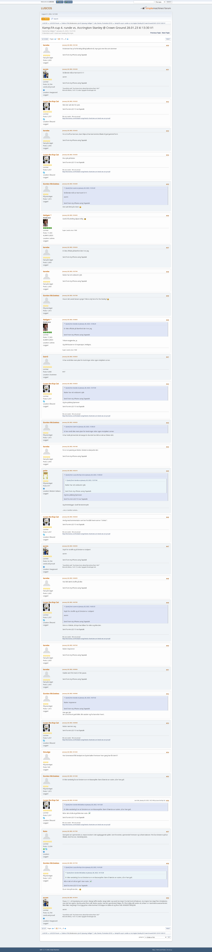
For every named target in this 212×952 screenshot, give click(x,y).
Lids (95, 23)
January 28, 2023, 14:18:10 (69, 897)
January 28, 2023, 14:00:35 (69, 422)
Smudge (46, 752)
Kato (45, 831)
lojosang (84, 23)
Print (168, 39)
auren (45, 69)
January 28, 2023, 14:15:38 (69, 776)
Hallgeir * (90, 23)
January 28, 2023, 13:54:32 (69, 130)
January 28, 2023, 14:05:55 (69, 546)
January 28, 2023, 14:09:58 (69, 723)
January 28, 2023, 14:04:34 (69, 517)
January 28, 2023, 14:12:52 (69, 752)
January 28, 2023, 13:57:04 (69, 271)
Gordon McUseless (51, 184)
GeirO (45, 356)
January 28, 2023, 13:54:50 (69, 184)
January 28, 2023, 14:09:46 (69, 693)
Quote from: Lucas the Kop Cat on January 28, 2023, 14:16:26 (84, 867)
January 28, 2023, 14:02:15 (69, 470)
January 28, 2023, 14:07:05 (69, 602)
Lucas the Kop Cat (51, 101)
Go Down (45, 39)
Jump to (141, 937)
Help (153, 950)
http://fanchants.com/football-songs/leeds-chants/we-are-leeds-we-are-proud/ (86, 118)
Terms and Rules (161, 950)
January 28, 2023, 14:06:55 (69, 578)
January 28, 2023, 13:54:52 (69, 215)
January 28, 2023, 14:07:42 (69, 645)
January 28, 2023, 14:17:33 (69, 863)
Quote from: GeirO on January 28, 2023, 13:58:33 (80, 427)
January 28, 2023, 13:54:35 (69, 154)
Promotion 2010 (107, 23)
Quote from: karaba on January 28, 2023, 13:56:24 (81, 324)
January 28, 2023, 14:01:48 (69, 446)
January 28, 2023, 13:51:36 (69, 45)
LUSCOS (46, 8)
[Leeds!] (44, 488)
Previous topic (155, 33)
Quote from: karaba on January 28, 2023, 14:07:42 (81, 698)
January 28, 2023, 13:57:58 (69, 295)
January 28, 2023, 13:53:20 (69, 69)
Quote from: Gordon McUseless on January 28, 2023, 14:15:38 (84, 805)
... (64, 39)
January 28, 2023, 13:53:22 (69, 101)
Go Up (44, 928)
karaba (46, 45)
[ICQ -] (44, 849)
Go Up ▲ (169, 950)
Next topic (166, 33)
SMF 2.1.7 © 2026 (44, 949)
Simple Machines (54, 949)
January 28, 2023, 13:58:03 (69, 319)
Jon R (79, 23)
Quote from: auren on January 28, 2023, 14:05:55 (80, 607)
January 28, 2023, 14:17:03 (69, 831)
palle (45, 470)
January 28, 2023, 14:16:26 (69, 800)
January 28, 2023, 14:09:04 (69, 669)
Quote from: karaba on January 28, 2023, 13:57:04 (81, 388)
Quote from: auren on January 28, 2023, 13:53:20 (80, 188)
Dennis (99, 23)
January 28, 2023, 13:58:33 (69, 356)
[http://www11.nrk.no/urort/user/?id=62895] (44, 90)
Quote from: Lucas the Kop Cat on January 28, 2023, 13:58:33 (84, 475)
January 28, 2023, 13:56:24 (69, 247)
